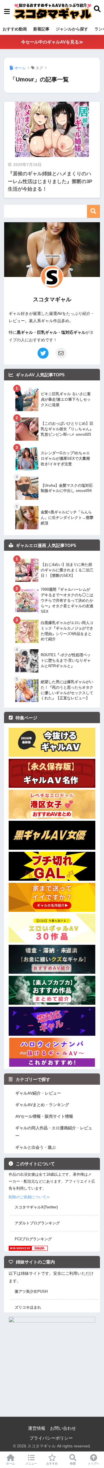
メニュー (31, 1463)
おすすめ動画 (15, 29)
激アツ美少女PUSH (31, 1291)
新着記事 (41, 29)
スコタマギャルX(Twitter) (36, 1207)
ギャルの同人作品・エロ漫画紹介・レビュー (53, 1132)
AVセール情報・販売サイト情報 (44, 1116)
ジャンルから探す (72, 29)
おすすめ (52, 1463)
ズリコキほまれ (28, 1307)
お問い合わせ (63, 1428)
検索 (93, 211)
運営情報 (36, 1428)
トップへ (93, 1463)
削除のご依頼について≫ (29, 1197)
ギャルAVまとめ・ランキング (42, 1104)
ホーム (10, 1463)
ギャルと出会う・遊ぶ (35, 1147)
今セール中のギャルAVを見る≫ (52, 41)
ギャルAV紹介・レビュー (38, 1093)
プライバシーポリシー (51, 1438)
